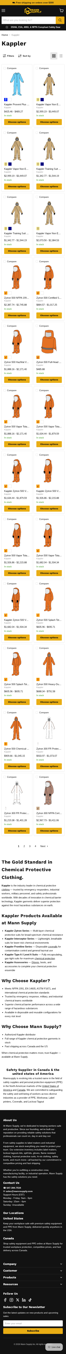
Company (9, 1264)
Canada (21, 1090)
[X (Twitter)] (18, 1300)
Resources (10, 1284)
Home (5, 35)
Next (43, 846)
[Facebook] (5, 1300)
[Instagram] (11, 1300)
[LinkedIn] (24, 1300)
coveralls (53, 946)
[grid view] (53, 55)
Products (9, 1277)
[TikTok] (30, 1300)
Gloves (35, 962)
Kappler (7, 107)
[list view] (60, 55)
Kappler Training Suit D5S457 (19, 233)
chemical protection (45, 958)
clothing (6, 889)
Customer (10, 1270)
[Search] (60, 20)
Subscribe (33, 1331)
